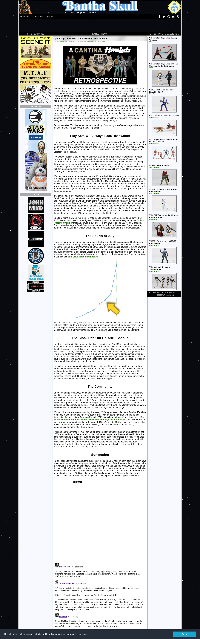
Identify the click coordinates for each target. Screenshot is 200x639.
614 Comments (154, 68)
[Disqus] (91, 523)
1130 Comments (154, 94)
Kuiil (110, 420)
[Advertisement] (100, 26)
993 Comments (154, 143)
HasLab (102, 41)
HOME (26, 16)
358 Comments (154, 117)
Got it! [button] (185, 634)
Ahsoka (118, 420)
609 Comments (154, 245)
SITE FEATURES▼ (44, 16)
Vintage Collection (93, 41)
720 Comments (154, 271)
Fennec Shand (68, 420)
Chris (62, 41)
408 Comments (154, 193)
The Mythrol (101, 420)
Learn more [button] (83, 634)
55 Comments (153, 42)
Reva (91, 420)
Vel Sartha (82, 420)
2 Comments (153, 219)
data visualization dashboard (83, 257)
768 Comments (154, 167)
